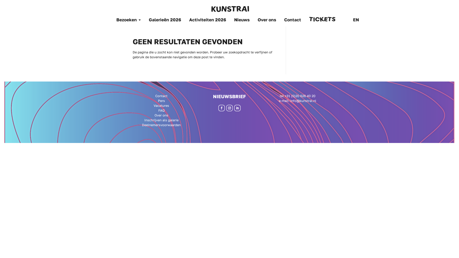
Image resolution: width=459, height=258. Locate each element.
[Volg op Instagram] (229, 108)
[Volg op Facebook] (221, 108)
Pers (161, 101)
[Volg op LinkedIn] (237, 108)
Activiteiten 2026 (207, 20)
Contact (292, 20)
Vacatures (161, 106)
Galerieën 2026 (165, 20)
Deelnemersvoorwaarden (161, 125)
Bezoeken (126, 20)
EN (356, 20)
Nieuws (242, 20)
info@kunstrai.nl (303, 101)
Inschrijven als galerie (161, 120)
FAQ (161, 110)
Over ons (267, 20)
